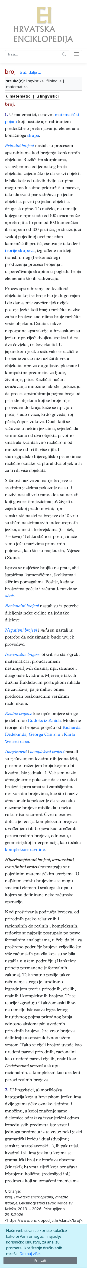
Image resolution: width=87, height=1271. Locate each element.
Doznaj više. (30, 1253)
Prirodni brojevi (19, 146)
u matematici (19, 96)
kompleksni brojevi (47, 752)
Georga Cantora (44, 735)
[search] (76, 54)
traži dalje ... (30, 72)
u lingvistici (47, 96)
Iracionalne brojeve (22, 655)
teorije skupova (20, 251)
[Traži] (64, 54)
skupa (33, 136)
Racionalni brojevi (22, 606)
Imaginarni (15, 752)
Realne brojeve (18, 714)
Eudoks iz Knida (44, 721)
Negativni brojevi (21, 630)
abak (9, 596)
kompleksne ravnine (25, 850)
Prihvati (40, 1260)
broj (10, 71)
